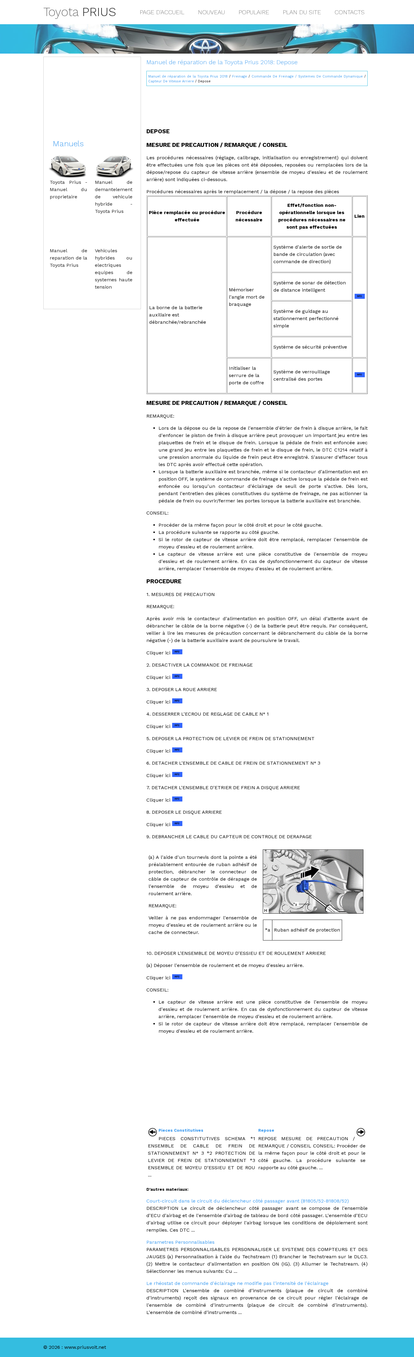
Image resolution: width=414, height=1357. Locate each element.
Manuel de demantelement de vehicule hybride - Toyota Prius (113, 196)
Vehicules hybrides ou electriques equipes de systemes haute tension (113, 269)
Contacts (350, 12)
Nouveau (211, 12)
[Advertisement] (257, 104)
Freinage (239, 76)
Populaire (254, 12)
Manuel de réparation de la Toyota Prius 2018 (188, 76)
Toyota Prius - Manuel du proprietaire (68, 189)
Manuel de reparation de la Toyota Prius (68, 258)
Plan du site (302, 12)
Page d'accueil (162, 12)
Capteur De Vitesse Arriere (171, 81)
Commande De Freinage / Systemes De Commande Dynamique (307, 76)
